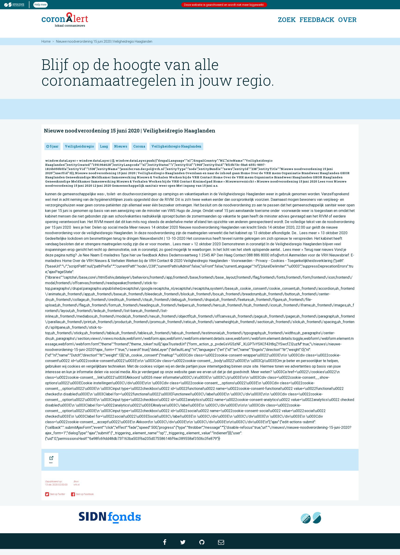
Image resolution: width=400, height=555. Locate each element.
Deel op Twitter (58, 494)
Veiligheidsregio (79, 146)
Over (347, 19)
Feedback (317, 19)
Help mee (40, 4)
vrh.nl (77, 484)
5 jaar (54, 146)
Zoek (287, 19)
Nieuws (120, 146)
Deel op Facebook (85, 494)
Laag (104, 146)
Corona (139, 146)
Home (45, 41)
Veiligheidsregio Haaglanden (176, 146)
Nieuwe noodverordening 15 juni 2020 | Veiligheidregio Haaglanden (129, 130)
